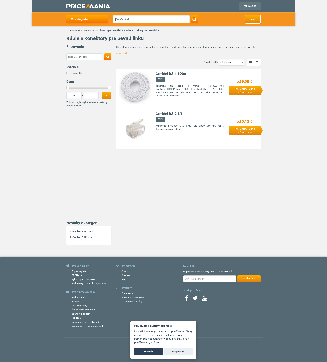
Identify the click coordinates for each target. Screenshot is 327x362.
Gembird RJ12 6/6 (82, 237)
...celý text (121, 53)
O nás (124, 271)
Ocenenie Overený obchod (85, 322)
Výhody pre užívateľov (83, 279)
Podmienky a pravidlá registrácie (89, 283)
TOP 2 (161, 119)
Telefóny (87, 30)
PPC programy (79, 305)
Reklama (76, 317)
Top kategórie (79, 271)
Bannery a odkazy (81, 313)
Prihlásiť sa (250, 6)
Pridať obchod (79, 297)
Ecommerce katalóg (131, 301)
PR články (77, 275)
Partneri (76, 301)
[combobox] (231, 62)
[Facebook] (186, 299)
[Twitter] (195, 299)
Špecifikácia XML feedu (84, 309)
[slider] (67, 87)
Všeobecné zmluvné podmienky (88, 326)
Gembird (77, 73)
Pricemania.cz (128, 293)
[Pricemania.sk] (88, 6)
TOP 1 (161, 79)
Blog (253, 19)
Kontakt (125, 275)
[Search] (194, 19)
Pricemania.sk (73, 30)
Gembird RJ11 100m (83, 231)
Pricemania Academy (132, 297)
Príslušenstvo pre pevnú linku (109, 30)
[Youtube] (204, 299)
